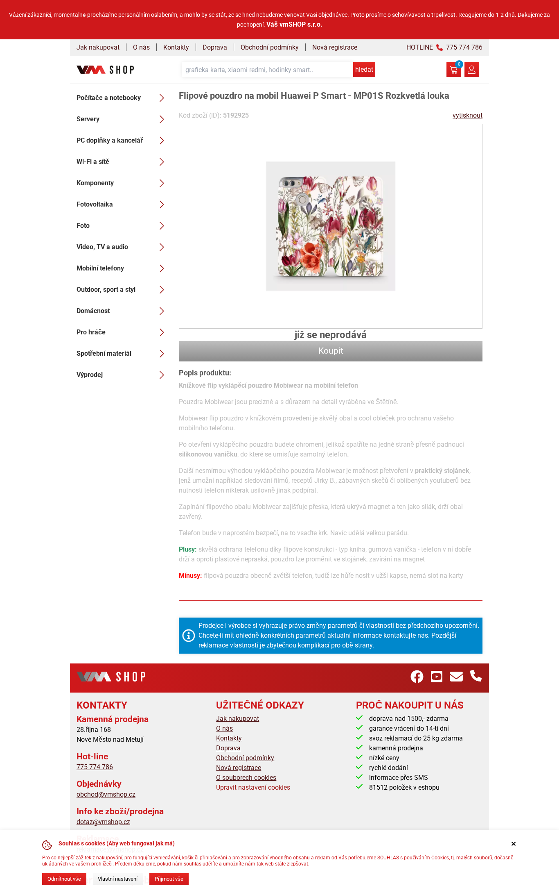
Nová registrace (334, 47)
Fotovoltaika (95, 204)
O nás (141, 47)
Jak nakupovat (98, 47)
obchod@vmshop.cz (106, 794)
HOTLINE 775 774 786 (444, 47)
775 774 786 (95, 767)
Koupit (330, 351)
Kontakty (176, 47)
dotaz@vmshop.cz (103, 822)
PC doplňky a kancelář (110, 140)
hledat (364, 69)
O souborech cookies (246, 777)
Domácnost (93, 311)
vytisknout (467, 115)
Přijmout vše (169, 879)
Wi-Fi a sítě (93, 162)
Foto (83, 225)
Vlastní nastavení (117, 879)
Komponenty (95, 183)
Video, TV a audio (102, 247)
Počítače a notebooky (109, 98)
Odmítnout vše (64, 879)
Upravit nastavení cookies (253, 787)
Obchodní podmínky (270, 47)
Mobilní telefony (100, 268)
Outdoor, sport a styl (106, 289)
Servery (88, 119)
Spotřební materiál (104, 353)
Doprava (215, 47)
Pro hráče (91, 332)
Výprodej (90, 375)
